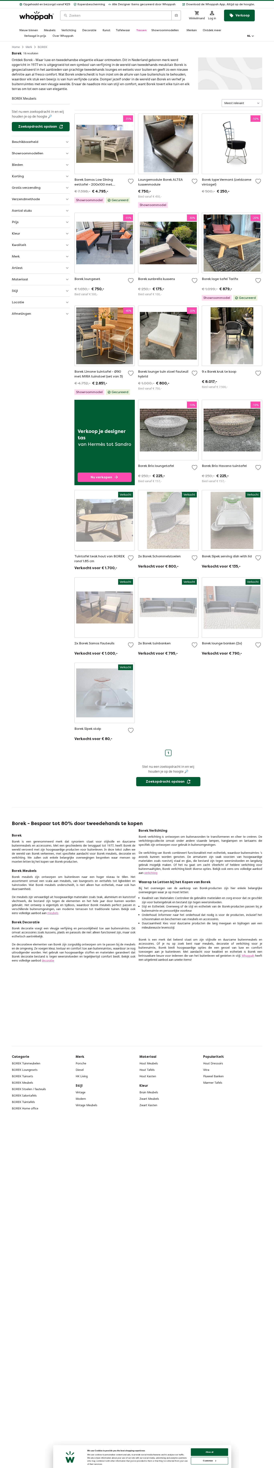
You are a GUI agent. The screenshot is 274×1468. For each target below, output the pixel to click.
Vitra (206, 1070)
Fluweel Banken (213, 1076)
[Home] (36, 15)
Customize (208, 1461)
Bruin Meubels (148, 1092)
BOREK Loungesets (25, 1070)
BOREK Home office (25, 1108)
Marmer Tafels (212, 1083)
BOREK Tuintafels (23, 1102)
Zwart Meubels (149, 1099)
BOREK (42, 47)
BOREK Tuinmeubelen (26, 1063)
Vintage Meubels (86, 1105)
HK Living (82, 1076)
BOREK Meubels (22, 1083)
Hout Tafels (147, 1070)
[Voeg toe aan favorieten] (131, 181)
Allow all (210, 1452)
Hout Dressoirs (213, 1063)
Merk (28, 47)
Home (16, 47)
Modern (81, 1099)
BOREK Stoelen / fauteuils (29, 1089)
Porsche (81, 1063)
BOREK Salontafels (24, 1095)
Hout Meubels (148, 1063)
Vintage (80, 1092)
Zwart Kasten (148, 1105)
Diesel (80, 1070)
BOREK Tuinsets (22, 1076)
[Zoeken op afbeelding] (176, 15)
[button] (217, 4)
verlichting (150, 873)
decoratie (48, 960)
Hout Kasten (147, 1076)
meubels (52, 913)
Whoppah (248, 955)
